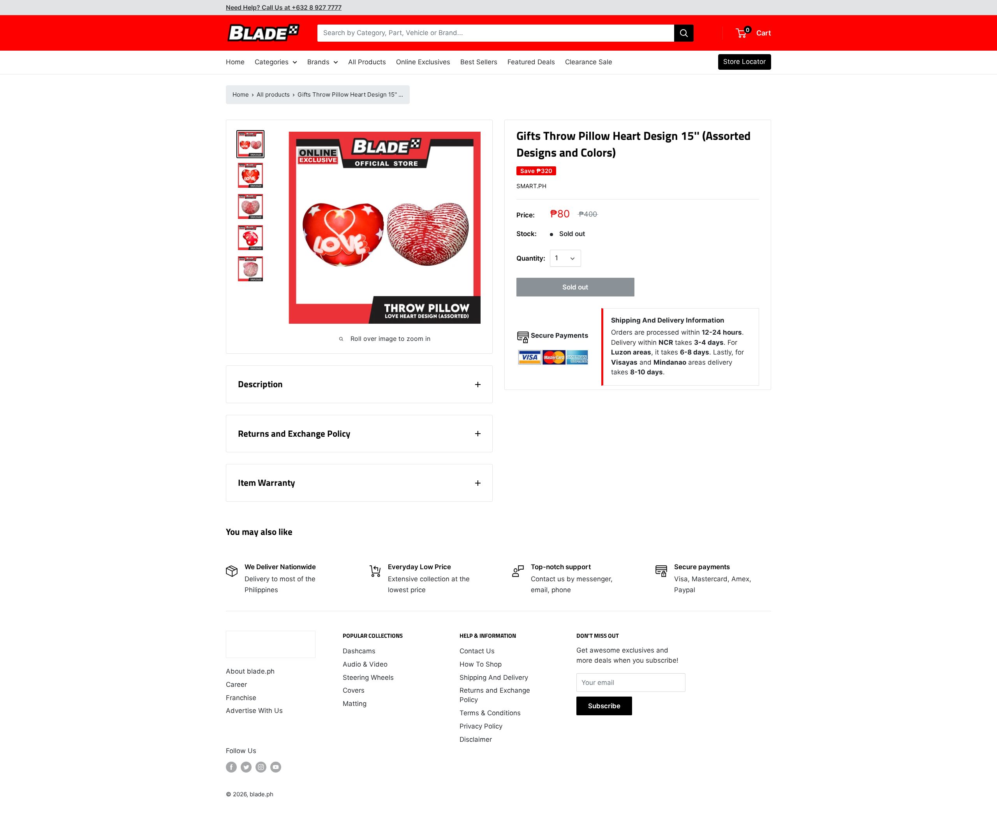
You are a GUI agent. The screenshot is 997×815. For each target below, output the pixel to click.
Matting (354, 703)
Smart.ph (531, 186)
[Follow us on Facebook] (231, 767)
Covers (354, 690)
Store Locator (744, 61)
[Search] (684, 33)
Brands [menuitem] (318, 62)
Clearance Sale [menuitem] (588, 62)
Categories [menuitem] (272, 62)
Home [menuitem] (235, 62)
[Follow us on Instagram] (260, 767)
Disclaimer (476, 739)
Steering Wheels (368, 677)
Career (236, 684)
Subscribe (604, 706)
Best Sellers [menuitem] (478, 62)
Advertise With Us (254, 710)
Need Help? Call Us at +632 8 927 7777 (284, 7)
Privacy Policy (481, 726)
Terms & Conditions (490, 713)
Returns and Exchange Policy (495, 695)
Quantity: (530, 258)
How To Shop (481, 664)
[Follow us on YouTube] (275, 767)
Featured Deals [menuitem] (531, 62)
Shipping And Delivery (494, 677)
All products (273, 94)
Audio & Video (365, 664)
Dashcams (359, 651)
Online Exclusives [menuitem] (423, 62)
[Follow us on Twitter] (246, 767)
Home (241, 94)
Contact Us (477, 651)
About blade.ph (250, 671)
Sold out (575, 287)
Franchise (241, 698)
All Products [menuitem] (367, 62)
